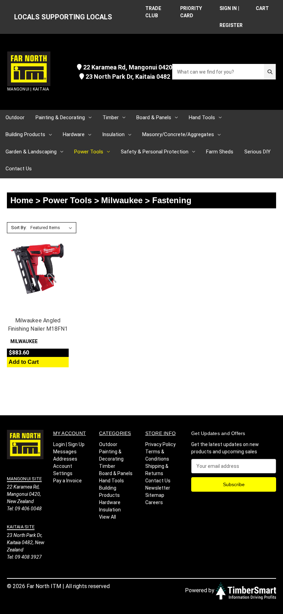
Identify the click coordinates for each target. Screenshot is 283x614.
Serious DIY (257, 152)
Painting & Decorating (60, 117)
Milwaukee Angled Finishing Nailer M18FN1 (38, 324)
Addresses (65, 459)
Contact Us (19, 169)
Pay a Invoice (67, 480)
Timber (111, 117)
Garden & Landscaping (31, 152)
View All (107, 517)
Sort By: (19, 227)
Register (231, 25)
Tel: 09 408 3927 (24, 557)
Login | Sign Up (69, 444)
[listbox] (52, 228)
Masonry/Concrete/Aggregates (178, 134)
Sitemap (154, 495)
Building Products (25, 134)
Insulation (113, 134)
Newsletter (157, 488)
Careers (154, 502)
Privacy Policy (160, 444)
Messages (65, 451)
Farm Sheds (219, 152)
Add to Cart (24, 362)
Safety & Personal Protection (154, 152)
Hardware (74, 134)
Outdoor (15, 117)
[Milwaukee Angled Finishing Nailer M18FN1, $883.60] (38, 268)
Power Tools (88, 152)
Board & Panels (153, 117)
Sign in (228, 8)
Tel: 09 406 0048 (24, 508)
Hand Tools (202, 117)
